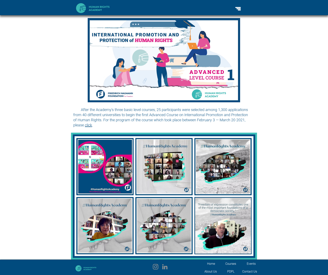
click (88, 125)
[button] (238, 9)
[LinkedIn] (165, 266)
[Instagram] (155, 266)
